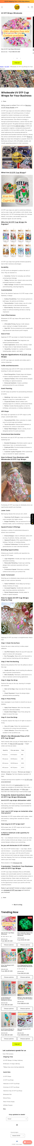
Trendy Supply (19, 1144)
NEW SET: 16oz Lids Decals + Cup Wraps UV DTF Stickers (25, 998)
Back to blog (18, 905)
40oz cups (25, 789)
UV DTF (7, 66)
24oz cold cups (14, 789)
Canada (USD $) (16, 1135)
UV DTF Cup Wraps (8, 1080)
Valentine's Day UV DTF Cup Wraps (12, 1090)
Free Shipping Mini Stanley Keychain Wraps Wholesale (24, 966)
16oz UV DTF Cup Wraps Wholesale (10, 49)
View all (17, 62)
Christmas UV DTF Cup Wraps (11, 1087)
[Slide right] (20, 58)
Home (1, 66)
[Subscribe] (26, 1119)
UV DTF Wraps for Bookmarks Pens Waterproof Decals (6, 999)
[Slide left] (13, 58)
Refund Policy (7, 1098)
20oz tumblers (5, 789)
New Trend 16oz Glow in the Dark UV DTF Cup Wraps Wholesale (24, 934)
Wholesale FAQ (17, 863)
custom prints (19, 785)
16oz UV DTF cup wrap (16, 743)
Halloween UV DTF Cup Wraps (11, 1083)
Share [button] (4, 101)
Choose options (9, 945)
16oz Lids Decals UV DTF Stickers (24, 1029)
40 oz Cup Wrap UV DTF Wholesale (7, 966)
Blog (4, 1108)
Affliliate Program (8, 1105)
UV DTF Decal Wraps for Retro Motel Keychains (7, 1029)
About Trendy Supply (9, 1101)
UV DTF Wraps (7, 1076)
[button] (2, 7)
